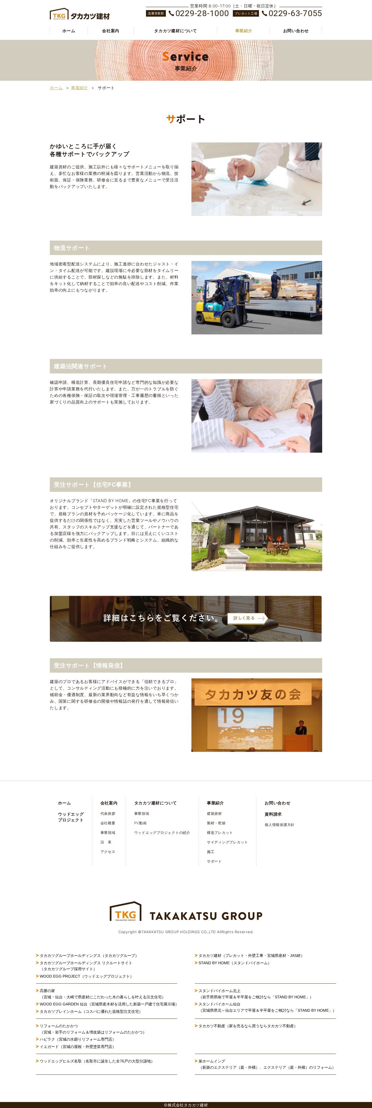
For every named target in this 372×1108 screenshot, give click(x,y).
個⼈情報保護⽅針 (280, 824)
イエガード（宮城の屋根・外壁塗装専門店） (78, 1046)
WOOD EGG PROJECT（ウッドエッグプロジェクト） (87, 976)
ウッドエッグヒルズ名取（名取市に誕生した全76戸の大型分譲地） (99, 1061)
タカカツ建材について (175, 30)
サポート (214, 861)
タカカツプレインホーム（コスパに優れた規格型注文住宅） (91, 1011)
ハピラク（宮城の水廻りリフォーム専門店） (78, 1039)
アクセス (107, 851)
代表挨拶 (107, 813)
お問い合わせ (296, 30)
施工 (211, 851)
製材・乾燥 (216, 823)
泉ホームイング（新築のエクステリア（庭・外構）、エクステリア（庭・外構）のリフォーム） (267, 1064)
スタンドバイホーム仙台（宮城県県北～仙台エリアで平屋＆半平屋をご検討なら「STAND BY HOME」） (267, 1007)
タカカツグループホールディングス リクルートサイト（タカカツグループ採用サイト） (86, 966)
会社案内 (110, 30)
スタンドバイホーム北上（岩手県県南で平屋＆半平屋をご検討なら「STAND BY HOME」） (256, 994)
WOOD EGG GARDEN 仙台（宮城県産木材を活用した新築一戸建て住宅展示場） (109, 1004)
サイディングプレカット (227, 842)
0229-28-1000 (202, 13)
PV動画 (140, 823)
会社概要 (107, 823)
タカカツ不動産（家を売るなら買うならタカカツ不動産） (248, 1026)
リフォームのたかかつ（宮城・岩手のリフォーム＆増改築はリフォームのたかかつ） (93, 1029)
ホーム (68, 30)
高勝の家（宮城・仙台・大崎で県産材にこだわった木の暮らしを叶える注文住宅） (103, 994)
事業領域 (107, 832)
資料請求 (273, 814)
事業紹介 (243, 30)
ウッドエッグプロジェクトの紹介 (162, 832)
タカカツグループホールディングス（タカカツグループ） (89, 955)
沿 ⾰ (106, 842)
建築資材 (214, 813)
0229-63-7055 (295, 13)
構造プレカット (220, 832)
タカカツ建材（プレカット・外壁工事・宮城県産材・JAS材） (251, 955)
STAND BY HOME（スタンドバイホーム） (235, 963)
